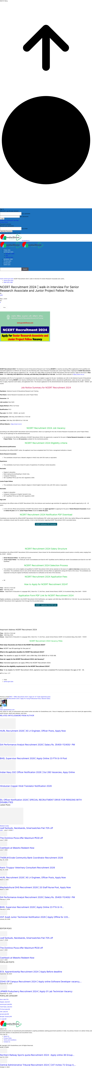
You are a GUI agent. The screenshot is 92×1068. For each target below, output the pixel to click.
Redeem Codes (4, 826)
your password (24, 216)
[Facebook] (9, 307)
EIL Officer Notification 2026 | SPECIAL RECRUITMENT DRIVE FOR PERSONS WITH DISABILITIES (41, 801)
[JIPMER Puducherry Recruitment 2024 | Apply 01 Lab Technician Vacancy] (3, 989)
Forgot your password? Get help (9, 220)
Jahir (1, 295)
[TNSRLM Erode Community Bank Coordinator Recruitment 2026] (3, 855)
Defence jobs (9, 257)
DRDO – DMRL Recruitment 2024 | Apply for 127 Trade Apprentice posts (29, 696)
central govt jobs (8, 252)
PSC (7, 255)
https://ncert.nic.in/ (78, 374)
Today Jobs (7, 250)
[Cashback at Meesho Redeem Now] (3, 845)
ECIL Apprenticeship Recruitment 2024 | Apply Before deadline (31, 971)
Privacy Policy (4, 222)
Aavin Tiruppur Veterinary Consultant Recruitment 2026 (27, 867)
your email (24, 228)
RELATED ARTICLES (8, 715)
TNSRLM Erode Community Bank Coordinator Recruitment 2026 (31, 857)
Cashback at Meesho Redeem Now (17, 848)
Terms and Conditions (10, 1040)
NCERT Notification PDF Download (46, 524)
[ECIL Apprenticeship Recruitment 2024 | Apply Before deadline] (3, 969)
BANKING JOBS (8, 259)
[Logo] (11, 248)
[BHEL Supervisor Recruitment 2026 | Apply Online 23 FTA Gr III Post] (8, 756)
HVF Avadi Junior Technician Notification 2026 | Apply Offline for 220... (35, 917)
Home (1, 278)
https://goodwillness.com (7, 709)
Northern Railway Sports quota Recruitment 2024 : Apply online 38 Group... (37, 1055)
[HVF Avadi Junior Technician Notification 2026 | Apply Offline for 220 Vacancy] (3, 915)
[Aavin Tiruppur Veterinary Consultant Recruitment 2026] (3, 865)
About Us (6, 1036)
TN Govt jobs (7, 261)
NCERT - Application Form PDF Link (46, 605)
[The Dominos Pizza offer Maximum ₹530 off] (3, 835)
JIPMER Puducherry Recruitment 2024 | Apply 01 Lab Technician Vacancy (36, 991)
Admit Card (7, 264)
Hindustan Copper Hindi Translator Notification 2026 (26, 786)
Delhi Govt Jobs (8, 282)
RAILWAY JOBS (10, 253)
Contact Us (7, 1042)
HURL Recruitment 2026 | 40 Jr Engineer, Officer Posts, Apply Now (33, 731)
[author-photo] (3, 706)
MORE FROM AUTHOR (25, 715)
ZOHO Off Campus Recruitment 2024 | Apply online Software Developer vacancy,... (41, 981)
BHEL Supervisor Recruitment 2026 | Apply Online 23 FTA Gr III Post (33, 758)
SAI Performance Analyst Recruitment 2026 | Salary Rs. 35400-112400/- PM (37, 744)
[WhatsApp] (16, 307)
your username (25, 213)
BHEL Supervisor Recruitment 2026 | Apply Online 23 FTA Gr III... (32, 907)
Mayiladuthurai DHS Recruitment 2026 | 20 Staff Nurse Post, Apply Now (35, 887)
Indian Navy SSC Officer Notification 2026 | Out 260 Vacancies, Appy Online (37, 772)
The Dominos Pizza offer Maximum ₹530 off (21, 838)
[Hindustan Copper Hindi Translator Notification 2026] (8, 784)
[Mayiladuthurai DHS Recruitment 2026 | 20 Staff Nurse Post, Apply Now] (3, 885)
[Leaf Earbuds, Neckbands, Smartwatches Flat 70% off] (11, 824)
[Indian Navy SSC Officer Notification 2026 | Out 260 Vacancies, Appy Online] (8, 770)
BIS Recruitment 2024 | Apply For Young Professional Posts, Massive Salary (28, 698)
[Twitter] (13, 307)
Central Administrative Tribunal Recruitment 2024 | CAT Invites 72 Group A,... (38, 1065)
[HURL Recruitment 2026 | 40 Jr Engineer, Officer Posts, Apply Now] (8, 728)
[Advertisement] (26, 274)
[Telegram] (19, 307)
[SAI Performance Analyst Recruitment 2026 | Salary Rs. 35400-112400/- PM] (8, 742)
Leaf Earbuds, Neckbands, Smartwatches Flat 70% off (26, 828)
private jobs (7, 263)
